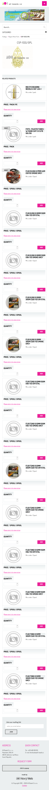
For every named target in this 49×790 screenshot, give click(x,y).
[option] (24, 15)
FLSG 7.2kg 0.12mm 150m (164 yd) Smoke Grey (35, 424)
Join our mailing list (13, 722)
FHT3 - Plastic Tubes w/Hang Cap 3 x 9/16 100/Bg (35, 131)
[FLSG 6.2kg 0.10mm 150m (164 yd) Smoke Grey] (13, 260)
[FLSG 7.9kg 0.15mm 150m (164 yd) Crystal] (13, 555)
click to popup (24, 768)
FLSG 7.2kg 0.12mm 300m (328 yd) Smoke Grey (35, 510)
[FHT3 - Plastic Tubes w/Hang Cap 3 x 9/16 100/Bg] (13, 134)
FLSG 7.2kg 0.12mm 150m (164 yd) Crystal (35, 382)
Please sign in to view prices (12, 109)
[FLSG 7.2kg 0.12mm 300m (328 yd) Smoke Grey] (13, 513)
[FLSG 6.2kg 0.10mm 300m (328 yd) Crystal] (13, 302)
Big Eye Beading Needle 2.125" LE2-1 (33, 88)
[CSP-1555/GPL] (17, 57)
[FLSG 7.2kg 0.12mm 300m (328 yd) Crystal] (13, 471)
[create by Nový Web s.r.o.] (24, 778)
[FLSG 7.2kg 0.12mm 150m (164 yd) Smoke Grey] (13, 429)
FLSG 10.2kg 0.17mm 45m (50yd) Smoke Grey (35, 172)
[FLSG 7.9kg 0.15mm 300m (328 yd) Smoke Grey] (13, 681)
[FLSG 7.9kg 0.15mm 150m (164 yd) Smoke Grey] (13, 597)
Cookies (24, 785)
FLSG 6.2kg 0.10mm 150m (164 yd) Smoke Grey (35, 256)
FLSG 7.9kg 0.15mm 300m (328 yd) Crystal (35, 635)
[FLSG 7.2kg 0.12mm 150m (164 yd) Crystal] (13, 386)
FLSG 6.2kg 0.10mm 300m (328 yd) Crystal (35, 298)
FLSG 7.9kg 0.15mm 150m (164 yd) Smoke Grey (35, 593)
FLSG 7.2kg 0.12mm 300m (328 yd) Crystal (35, 467)
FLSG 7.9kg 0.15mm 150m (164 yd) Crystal (35, 551)
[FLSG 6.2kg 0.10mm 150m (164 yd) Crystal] (13, 218)
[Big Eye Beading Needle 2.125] (13, 92)
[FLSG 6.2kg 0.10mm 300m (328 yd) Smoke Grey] (13, 344)
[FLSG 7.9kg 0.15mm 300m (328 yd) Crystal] (13, 639)
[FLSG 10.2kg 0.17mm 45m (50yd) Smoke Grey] (13, 176)
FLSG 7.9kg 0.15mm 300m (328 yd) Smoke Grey (35, 678)
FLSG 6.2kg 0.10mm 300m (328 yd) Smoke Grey (35, 341)
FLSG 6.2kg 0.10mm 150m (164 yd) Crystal (35, 214)
